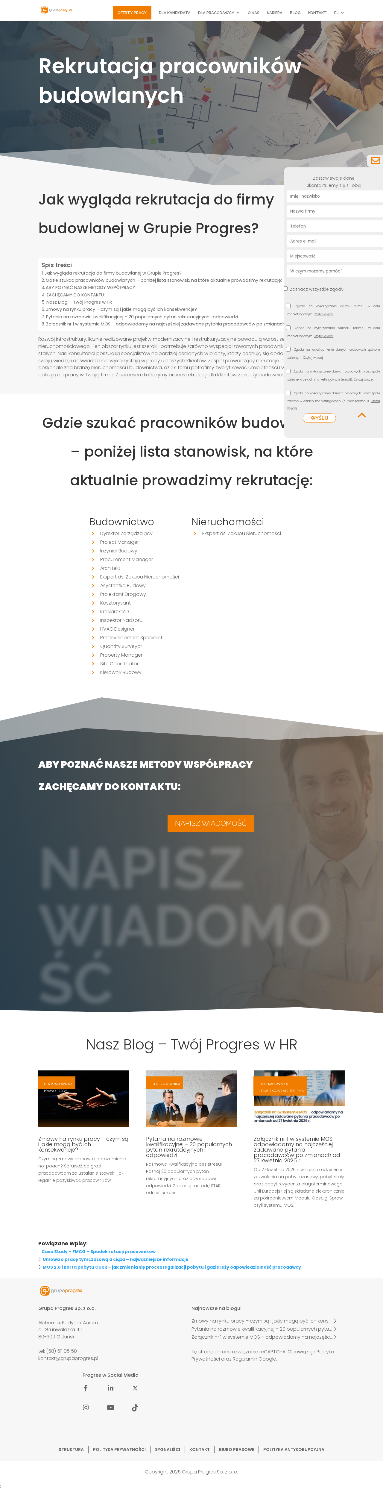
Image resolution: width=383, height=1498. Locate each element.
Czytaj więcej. (324, 314)
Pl (336, 13)
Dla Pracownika (58, 1084)
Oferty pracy (132, 12)
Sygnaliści (167, 1449)
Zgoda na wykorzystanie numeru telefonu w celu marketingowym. (333, 333)
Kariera (274, 13)
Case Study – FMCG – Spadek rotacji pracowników (99, 1252)
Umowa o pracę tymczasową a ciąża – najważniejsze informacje (116, 1259)
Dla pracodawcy (216, 13)
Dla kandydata (175, 13)
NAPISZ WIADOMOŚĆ (211, 823)
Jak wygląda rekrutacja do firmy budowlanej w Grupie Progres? (113, 273)
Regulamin (245, 1358)
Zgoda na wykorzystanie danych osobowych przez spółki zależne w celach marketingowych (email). (333, 376)
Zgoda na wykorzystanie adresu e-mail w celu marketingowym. (333, 311)
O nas (253, 13)
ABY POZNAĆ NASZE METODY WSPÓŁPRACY (90, 287)
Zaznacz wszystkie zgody (317, 289)
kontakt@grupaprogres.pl (68, 1358)
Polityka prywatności (119, 1449)
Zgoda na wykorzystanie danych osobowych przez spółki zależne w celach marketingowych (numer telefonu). (333, 401)
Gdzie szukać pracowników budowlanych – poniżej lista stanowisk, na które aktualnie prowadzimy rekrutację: (164, 280)
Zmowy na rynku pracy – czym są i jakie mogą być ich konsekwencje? (121, 309)
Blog (295, 13)
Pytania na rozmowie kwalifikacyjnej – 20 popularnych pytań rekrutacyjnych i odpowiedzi (142, 317)
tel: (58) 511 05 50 (57, 1351)
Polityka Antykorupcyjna (293, 1449)
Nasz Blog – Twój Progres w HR (79, 302)
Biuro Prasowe (236, 1449)
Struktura (71, 1449)
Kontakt (317, 13)
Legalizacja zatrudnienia (281, 1090)
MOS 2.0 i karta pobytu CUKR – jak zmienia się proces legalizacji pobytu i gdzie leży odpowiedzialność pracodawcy (172, 1267)
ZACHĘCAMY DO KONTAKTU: (75, 295)
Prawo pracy (55, 1090)
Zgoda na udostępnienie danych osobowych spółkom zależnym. (333, 354)
